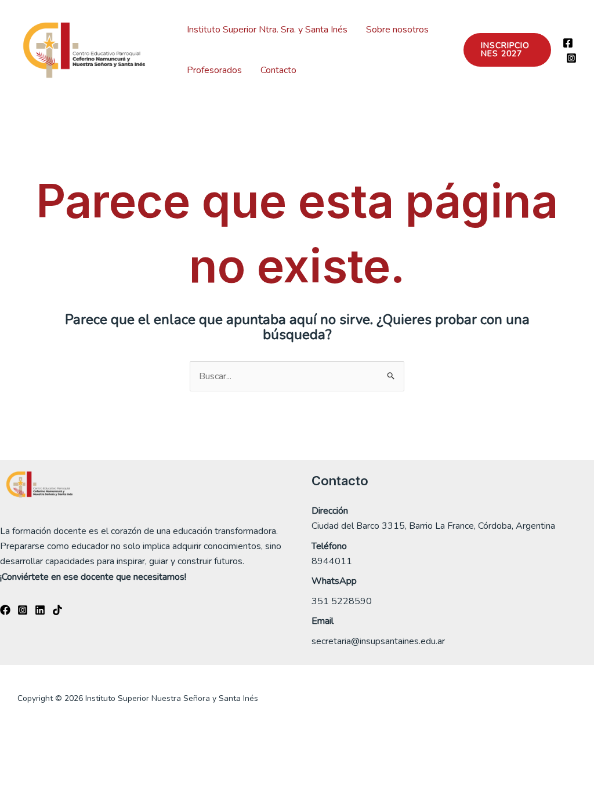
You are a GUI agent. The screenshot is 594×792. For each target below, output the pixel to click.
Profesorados (214, 70)
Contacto (278, 70)
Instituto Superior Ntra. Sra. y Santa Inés (267, 29)
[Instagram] (571, 58)
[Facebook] (568, 43)
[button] (507, 50)
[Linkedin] (40, 610)
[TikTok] (57, 610)
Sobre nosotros (397, 29)
